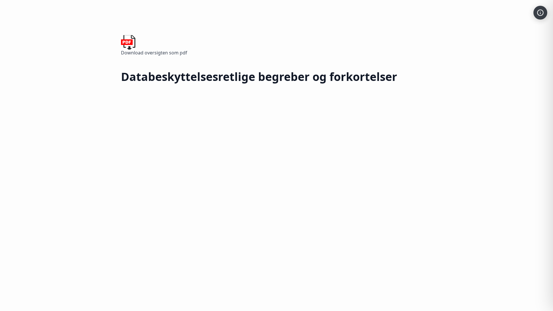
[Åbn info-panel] (540, 13)
